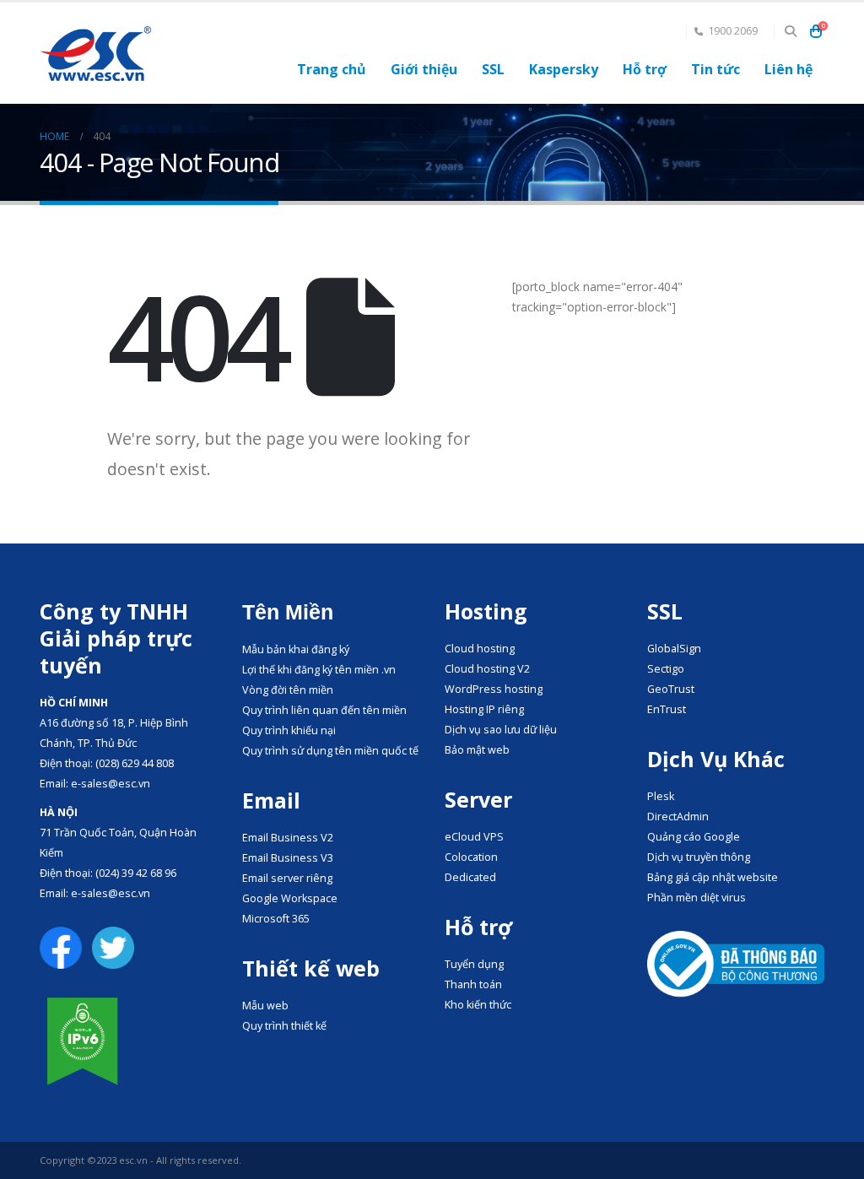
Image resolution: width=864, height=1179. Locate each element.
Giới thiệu (424, 69)
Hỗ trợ (645, 69)
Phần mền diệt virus (696, 897)
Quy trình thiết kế (284, 1026)
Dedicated (470, 877)
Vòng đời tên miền (287, 690)
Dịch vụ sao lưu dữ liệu (501, 729)
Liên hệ (788, 69)
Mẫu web (265, 1005)
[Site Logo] (95, 53)
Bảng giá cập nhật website (712, 877)
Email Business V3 (287, 858)
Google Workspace (290, 898)
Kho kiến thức (478, 1005)
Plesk (660, 796)
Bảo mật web (477, 750)
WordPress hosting (494, 689)
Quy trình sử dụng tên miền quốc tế (330, 751)
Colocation (471, 857)
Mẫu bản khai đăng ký (295, 649)
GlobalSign (674, 648)
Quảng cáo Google (693, 837)
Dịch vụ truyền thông (698, 857)
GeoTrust (670, 689)
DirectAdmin (678, 816)
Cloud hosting (480, 648)
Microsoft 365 (276, 918)
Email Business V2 (287, 837)
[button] (790, 31)
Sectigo (665, 669)
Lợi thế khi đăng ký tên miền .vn (319, 670)
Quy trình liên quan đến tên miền (324, 710)
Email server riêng (287, 878)
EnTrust (666, 709)
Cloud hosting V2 (487, 669)
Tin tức (715, 69)
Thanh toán (473, 984)
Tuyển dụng (474, 964)
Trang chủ (331, 69)
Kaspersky (563, 69)
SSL (493, 69)
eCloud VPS (474, 837)
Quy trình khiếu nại (289, 730)
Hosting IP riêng (484, 709)
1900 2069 (733, 31)
